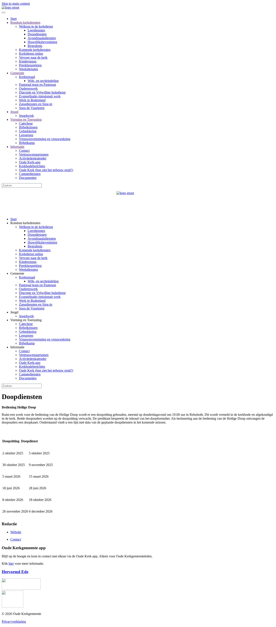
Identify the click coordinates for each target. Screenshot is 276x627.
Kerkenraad (27, 77)
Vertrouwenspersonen (34, 154)
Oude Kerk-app (29, 162)
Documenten (27, 178)
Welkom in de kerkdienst (36, 26)
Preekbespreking (30, 65)
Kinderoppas (27, 61)
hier (11, 563)
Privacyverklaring (14, 621)
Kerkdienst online (31, 53)
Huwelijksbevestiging (42, 42)
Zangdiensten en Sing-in (35, 104)
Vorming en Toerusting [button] (26, 320)
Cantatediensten (30, 174)
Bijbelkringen (28, 127)
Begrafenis (35, 46)
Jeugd (14, 112)
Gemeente (17, 73)
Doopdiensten (37, 34)
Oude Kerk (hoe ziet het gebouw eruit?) (46, 170)
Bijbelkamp (27, 143)
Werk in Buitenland (32, 100)
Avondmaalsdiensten (42, 38)
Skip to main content (16, 3)
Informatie (17, 147)
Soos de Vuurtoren (31, 108)
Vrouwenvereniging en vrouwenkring (44, 139)
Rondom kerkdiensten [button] (25, 223)
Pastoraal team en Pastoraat (37, 84)
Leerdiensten (36, 30)
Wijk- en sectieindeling (43, 81)
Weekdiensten (28, 69)
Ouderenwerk (28, 88)
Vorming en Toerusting (26, 119)
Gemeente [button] (17, 273)
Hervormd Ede (15, 571)
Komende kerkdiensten (34, 50)
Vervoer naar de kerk (33, 57)
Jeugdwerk (26, 115)
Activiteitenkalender (32, 158)
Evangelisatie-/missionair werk (40, 96)
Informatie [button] (17, 347)
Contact (24, 150)
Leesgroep (26, 135)
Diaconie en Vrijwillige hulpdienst (42, 92)
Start (13, 18)
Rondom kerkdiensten (25, 22)
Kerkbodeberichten (32, 166)
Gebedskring (27, 131)
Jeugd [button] (14, 312)
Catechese (26, 123)
